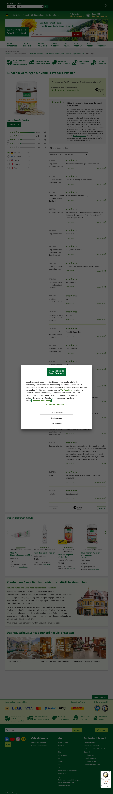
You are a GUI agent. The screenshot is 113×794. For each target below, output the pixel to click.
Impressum (50, 404)
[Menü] (109, 772)
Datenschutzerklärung (41, 400)
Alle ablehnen (56, 423)
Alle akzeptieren (57, 412)
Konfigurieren (56, 418)
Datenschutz (61, 404)
